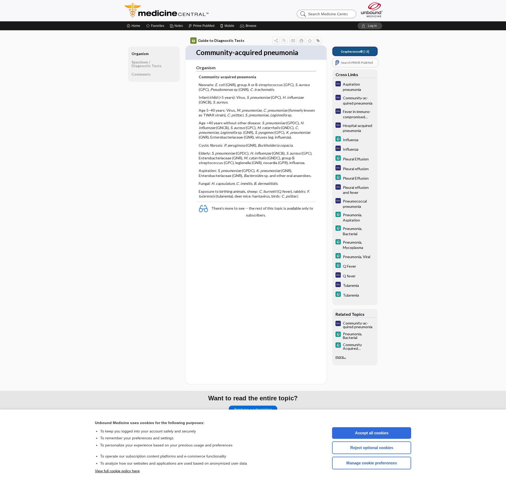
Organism (140, 53)
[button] (249, 25)
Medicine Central (190, 10)
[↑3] (355, 51)
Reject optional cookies (371, 447)
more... (340, 357)
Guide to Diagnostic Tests (221, 40)
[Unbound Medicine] (371, 9)
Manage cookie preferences (371, 463)
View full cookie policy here (117, 471)
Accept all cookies (371, 433)
